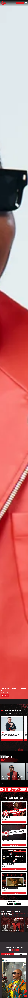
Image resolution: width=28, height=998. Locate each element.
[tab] (7, 954)
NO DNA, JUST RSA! (6, 736)
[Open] (26, 3)
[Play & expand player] (25, 996)
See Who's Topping (14, 845)
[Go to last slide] (2, 783)
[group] (14, 728)
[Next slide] (7, 744)
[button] (26, 991)
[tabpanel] (13, 771)
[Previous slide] (2, 744)
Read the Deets (14, 739)
